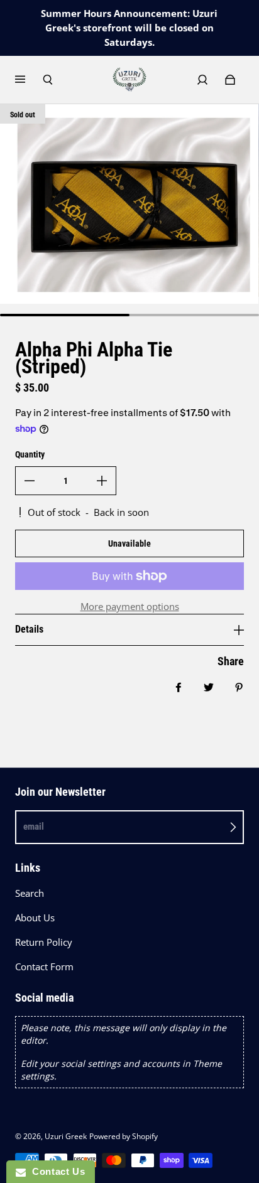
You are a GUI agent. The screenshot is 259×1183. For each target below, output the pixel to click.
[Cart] (230, 80)
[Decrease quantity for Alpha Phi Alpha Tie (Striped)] (29, 481)
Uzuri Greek (66, 1136)
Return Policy (43, 942)
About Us (35, 917)
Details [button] (29, 629)
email (33, 826)
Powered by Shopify (123, 1136)
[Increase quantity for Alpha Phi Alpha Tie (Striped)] (102, 481)
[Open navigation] (29, 80)
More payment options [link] (129, 606)
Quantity (30, 454)
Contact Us (55, 1171)
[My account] (202, 80)
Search (29, 893)
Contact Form (44, 966)
